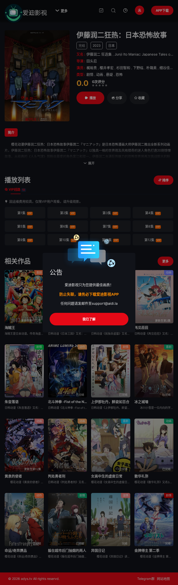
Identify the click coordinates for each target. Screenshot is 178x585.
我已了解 (89, 319)
